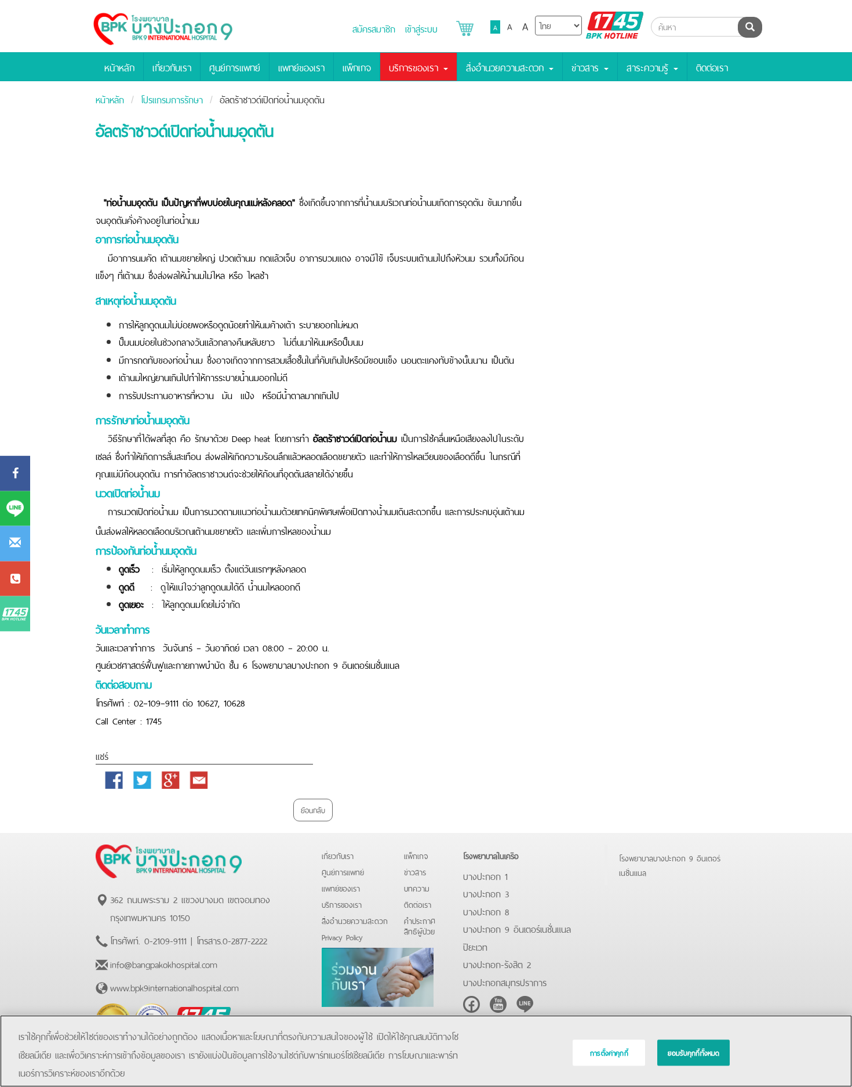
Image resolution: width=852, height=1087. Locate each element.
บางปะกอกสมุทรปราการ (505, 981)
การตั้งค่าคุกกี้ (609, 1052)
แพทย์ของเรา (301, 66)
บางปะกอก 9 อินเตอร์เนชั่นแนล (517, 928)
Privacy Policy (342, 936)
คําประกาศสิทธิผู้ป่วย (419, 925)
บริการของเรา (342, 904)
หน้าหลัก (119, 66)
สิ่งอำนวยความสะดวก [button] (507, 66)
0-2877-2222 (245, 940)
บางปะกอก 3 (486, 893)
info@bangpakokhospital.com (163, 963)
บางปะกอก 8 (486, 911)
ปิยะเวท (475, 946)
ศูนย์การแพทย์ (234, 66)
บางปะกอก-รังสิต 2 (497, 963)
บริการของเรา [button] (415, 66)
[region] (426, 1051)
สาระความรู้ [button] (649, 66)
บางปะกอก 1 (485, 875)
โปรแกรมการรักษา (172, 98)
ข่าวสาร (415, 871)
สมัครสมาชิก (373, 28)
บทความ (416, 888)
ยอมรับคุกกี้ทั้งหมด (693, 1052)
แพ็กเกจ (357, 66)
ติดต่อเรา (712, 66)
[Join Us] (378, 975)
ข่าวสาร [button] (587, 66)
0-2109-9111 (165, 940)
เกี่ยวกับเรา (171, 66)
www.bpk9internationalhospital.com (174, 987)
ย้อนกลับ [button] (313, 809)
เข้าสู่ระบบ (421, 28)
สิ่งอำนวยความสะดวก (355, 920)
